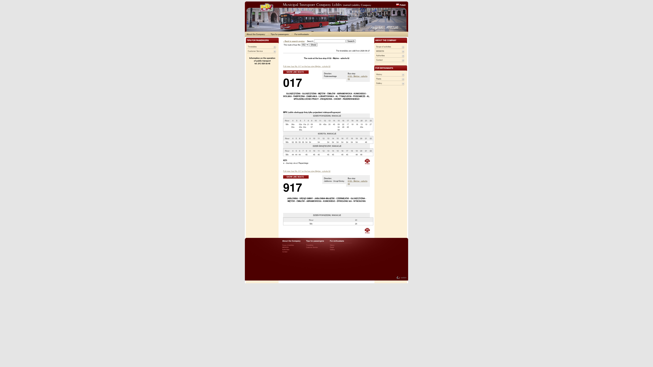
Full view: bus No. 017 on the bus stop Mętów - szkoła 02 (306, 66)
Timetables (252, 46)
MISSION (380, 51)
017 (292, 82)
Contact (379, 59)
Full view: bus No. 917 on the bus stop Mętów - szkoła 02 (306, 171)
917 (292, 187)
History (379, 74)
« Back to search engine (294, 41)
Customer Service (255, 51)
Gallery (379, 83)
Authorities (380, 55)
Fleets (378, 78)
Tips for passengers (279, 34)
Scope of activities (383, 46)
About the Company (255, 34)
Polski (403, 4)
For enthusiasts (301, 34)
